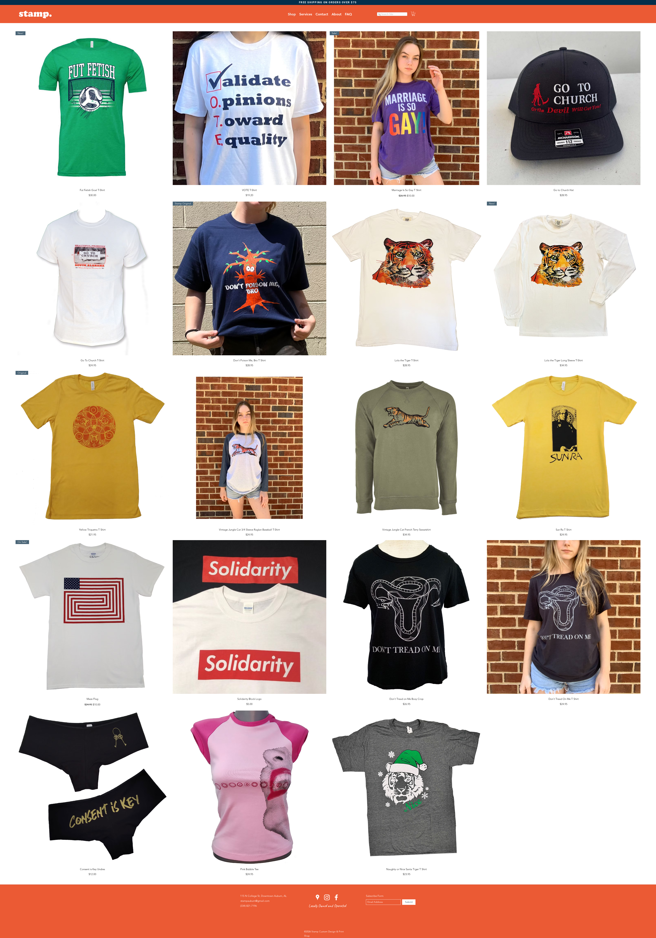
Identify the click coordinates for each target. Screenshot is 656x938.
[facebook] (336, 897)
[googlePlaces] (317, 897)
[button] (413, 14)
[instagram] (327, 897)
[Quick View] (249, 108)
